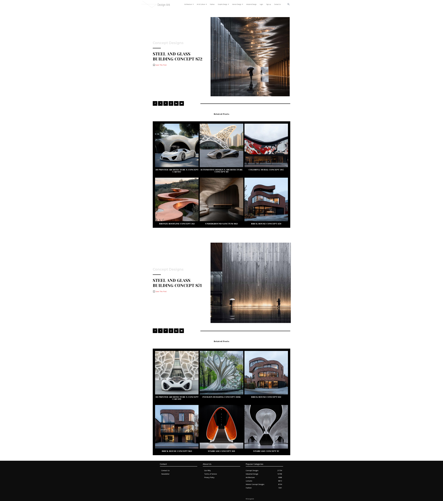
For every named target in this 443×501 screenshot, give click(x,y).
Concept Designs (168, 43)
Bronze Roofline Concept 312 (177, 224)
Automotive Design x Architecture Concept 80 (221, 171)
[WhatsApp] (171, 103)
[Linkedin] (176, 103)
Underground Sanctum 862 (221, 224)
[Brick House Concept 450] (266, 199)
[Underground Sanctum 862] (221, 199)
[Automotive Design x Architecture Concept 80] (221, 145)
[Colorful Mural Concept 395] (266, 145)
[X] (160, 103)
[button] (288, 4)
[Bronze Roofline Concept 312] (177, 199)
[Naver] (181, 103)
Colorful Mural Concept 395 (266, 170)
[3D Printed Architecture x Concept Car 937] (177, 145)
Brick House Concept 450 (266, 224)
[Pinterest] (165, 103)
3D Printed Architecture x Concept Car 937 (176, 171)
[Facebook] (155, 103)
